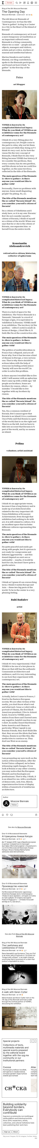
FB (17, 1136)
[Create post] (24, 2)
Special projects (11, 1041)
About (15, 1132)
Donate (9, 3)
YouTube (29, 1136)
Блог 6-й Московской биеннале (14, 834)
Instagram (23, 1136)
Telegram (12, 1136)
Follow (14, 805)
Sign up (7, 1132)
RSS (36, 1138)
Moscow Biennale (8, 15)
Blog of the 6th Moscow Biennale (14, 9)
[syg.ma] (3, 2)
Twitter (35, 1136)
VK (19, 1136)
